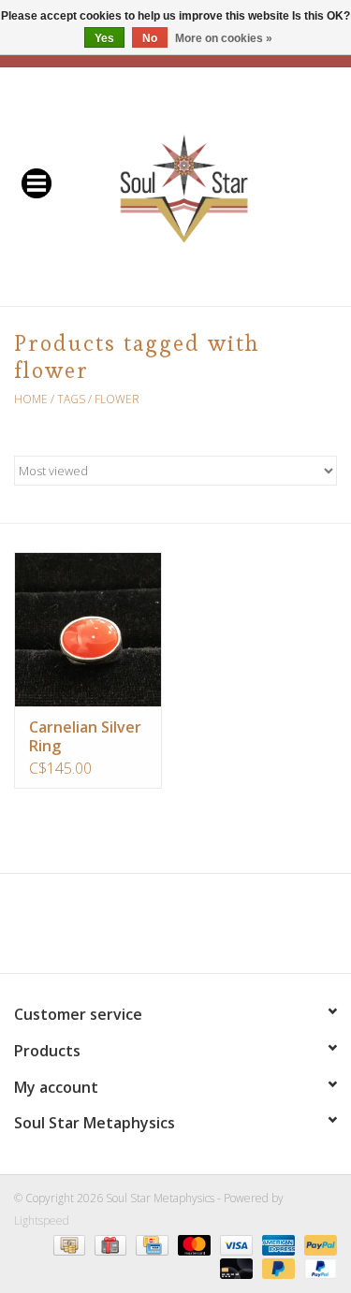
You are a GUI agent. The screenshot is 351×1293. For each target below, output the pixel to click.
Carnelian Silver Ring (85, 736)
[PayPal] (317, 1244)
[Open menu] (36, 182)
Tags (71, 399)
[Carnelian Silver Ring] (88, 629)
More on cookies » (223, 38)
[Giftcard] (108, 1244)
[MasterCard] (192, 1244)
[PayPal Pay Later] (277, 1267)
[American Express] (277, 1244)
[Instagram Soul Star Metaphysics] (243, 930)
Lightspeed (41, 1220)
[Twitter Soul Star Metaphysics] (142, 930)
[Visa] (234, 1244)
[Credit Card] (149, 1244)
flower (117, 399)
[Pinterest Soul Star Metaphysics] (176, 930)
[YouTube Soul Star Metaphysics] (210, 930)
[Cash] (67, 1244)
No (149, 38)
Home (31, 399)
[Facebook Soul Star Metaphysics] (109, 930)
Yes (104, 38)
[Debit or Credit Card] (234, 1267)
